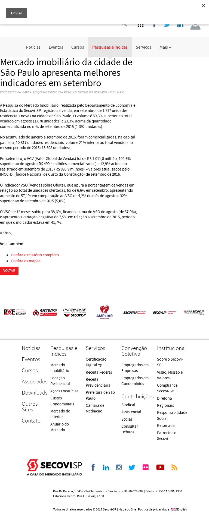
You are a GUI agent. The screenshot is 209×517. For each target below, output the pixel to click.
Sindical (128, 405)
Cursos (77, 47)
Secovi (54, 467)
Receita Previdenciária (98, 382)
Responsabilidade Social (172, 415)
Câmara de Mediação (95, 408)
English (182, 509)
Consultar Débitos (129, 429)
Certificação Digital (96, 362)
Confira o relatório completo (35, 255)
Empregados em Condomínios (135, 381)
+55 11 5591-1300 (170, 491)
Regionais (165, 405)
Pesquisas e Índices (110, 47)
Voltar (9, 270)
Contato (31, 421)
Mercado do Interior (60, 414)
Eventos (56, 47)
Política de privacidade (153, 509)
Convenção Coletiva (134, 351)
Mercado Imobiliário (59, 367)
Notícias (33, 47)
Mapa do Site (127, 509)
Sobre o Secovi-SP (170, 362)
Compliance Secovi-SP (167, 388)
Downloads (33, 393)
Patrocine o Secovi (166, 435)
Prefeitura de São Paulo (100, 395)
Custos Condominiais (62, 401)
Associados (33, 381)
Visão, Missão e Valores (170, 375)
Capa (25, 92)
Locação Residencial (60, 381)
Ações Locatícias (64, 391)
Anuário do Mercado (59, 427)
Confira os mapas (25, 261)
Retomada (166, 425)
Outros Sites (30, 406)
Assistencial (131, 412)
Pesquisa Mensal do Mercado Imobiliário (94, 92)
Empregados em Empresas (135, 367)
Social (126, 419)
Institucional (171, 348)
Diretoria (164, 398)
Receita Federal (99, 372)
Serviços (143, 47)
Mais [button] (164, 47)
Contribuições (136, 396)
